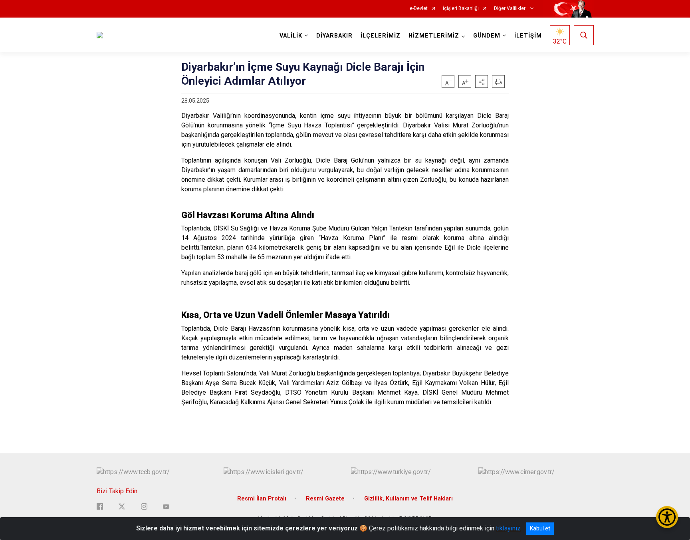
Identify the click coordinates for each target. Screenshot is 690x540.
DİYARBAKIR (334, 35)
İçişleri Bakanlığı (461, 8)
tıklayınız (508, 528)
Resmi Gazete (325, 498)
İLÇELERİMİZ (381, 35)
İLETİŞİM (528, 35)
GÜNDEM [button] (486, 35)
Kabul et (540, 528)
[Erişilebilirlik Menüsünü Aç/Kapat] (667, 517)
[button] (481, 81)
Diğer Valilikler (510, 8)
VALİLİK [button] (291, 35)
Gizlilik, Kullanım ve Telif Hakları (408, 498)
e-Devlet (419, 8)
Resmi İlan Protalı (261, 498)
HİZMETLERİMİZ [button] (433, 35)
